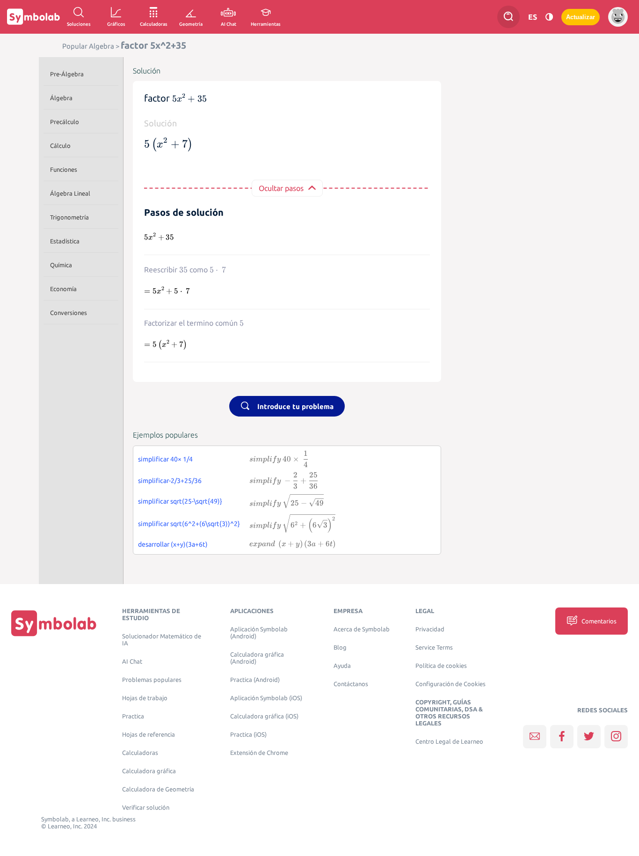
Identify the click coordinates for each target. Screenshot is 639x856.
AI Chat (132, 661)
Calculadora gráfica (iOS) (264, 716)
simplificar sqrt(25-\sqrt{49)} (180, 501)
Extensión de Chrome (259, 752)
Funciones (63, 169)
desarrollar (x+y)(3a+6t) (173, 544)
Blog (340, 647)
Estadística (65, 241)
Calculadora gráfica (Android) (257, 658)
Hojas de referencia (148, 734)
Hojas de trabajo (144, 698)
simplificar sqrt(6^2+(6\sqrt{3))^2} (189, 523)
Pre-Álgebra (67, 74)
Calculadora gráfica (149, 771)
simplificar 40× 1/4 (165, 459)
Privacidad (429, 629)
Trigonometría (69, 217)
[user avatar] (618, 17)
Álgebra (61, 98)
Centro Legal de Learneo (449, 741)
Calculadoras (140, 752)
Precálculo (64, 121)
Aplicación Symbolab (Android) (259, 633)
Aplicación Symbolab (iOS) (266, 698)
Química (61, 265)
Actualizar (580, 17)
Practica (133, 716)
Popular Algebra (88, 46)
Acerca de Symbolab (362, 629)
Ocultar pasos (281, 188)
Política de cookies (441, 665)
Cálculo (60, 145)
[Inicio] (53, 623)
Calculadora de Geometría (158, 789)
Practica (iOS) (248, 734)
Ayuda (342, 665)
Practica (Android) (255, 679)
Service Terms (434, 647)
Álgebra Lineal (70, 193)
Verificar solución (145, 807)
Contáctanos (351, 684)
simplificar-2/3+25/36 (170, 480)
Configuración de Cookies (450, 684)
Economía (63, 288)
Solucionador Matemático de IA (161, 640)
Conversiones (68, 312)
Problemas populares (152, 679)
